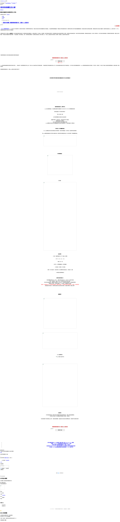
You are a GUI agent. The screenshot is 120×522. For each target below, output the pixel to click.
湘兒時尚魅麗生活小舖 (7, 7)
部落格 (3, 17)
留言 (7, 457)
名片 (3, 18)
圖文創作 (7, 460)
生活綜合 (8, 14)
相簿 (3, 16)
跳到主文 (1, 9)
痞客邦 (5, 457)
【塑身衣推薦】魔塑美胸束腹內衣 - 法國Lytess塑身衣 (15, 22)
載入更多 (2, 463)
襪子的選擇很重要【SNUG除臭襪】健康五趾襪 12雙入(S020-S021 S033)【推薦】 (61, 442)
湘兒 (1, 452)
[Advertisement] (52, 43)
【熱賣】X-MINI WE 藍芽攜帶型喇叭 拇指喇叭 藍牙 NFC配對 (61, 443)
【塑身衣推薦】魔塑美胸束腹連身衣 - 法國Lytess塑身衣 (61, 444)
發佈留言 (2, 469)
